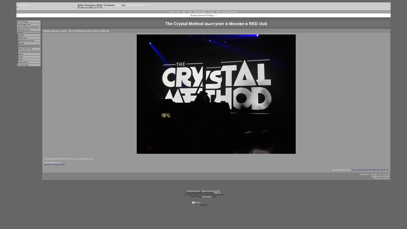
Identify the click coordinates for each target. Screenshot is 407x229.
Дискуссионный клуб (26, 41)
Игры (20, 59)
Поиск (190, 12)
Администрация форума (210, 191)
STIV (367, 174)
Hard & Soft (23, 62)
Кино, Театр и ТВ (25, 49)
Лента (184, 12)
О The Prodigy (22, 22)
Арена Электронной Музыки (28, 27)
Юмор (21, 54)
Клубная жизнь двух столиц (29, 46)
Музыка (21, 43)
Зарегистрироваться (135, 5)
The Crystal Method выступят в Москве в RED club (88, 31)
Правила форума (193, 191)
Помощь (211, 12)
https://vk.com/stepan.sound (54, 164)
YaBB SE (217, 193)
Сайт (178, 12)
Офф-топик (23, 38)
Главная (172, 12)
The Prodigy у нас (24, 24)
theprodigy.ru (207, 197)
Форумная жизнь (23, 30)
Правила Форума (200, 12)
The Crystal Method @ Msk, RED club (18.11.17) (370, 170)
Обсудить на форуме (381, 178)
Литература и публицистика (29, 51)
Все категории (22, 65)
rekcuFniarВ (384, 176)
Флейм (21, 35)
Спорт (21, 57)
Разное (20, 32)
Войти (118, 5)
